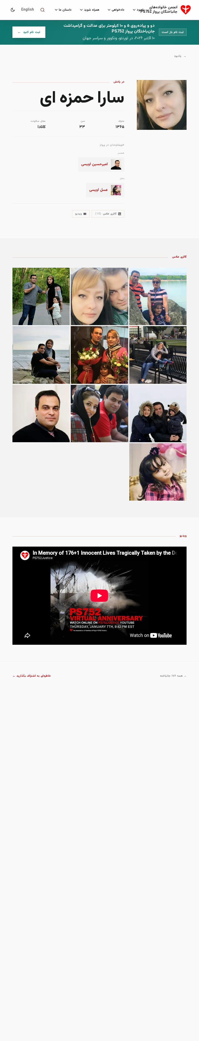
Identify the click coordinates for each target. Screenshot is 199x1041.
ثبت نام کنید (26, 33)
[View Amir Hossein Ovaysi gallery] (158, 296)
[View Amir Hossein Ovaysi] (41, 413)
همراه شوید (91, 10)
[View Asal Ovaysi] (158, 472)
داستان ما (65, 10)
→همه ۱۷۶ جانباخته (173, 676)
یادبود (140, 10)
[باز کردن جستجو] (42, 9)
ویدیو (78, 214)
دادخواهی (118, 10)
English (27, 9)
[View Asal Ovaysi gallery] (158, 355)
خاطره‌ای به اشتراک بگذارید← (31, 676)
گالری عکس (106, 214)
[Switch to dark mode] (12, 9)
